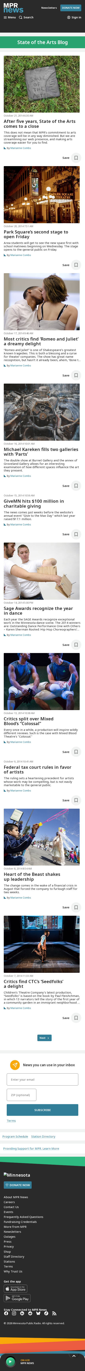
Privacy (9, 1246)
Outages (9, 1236)
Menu (12, 17)
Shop (7, 1251)
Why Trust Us (13, 1271)
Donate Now (70, 7)
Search (28, 17)
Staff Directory (14, 1256)
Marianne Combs (20, 148)
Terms (11, 1121)
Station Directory (43, 1136)
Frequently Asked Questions (23, 1217)
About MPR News (16, 1197)
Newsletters (12, 1232)
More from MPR (15, 1227)
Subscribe (42, 1110)
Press (7, 1241)
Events (8, 1212)
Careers (9, 1202)
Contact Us (11, 1207)
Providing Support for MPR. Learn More (31, 1148)
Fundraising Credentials (20, 1222)
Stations (9, 1261)
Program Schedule (15, 1136)
